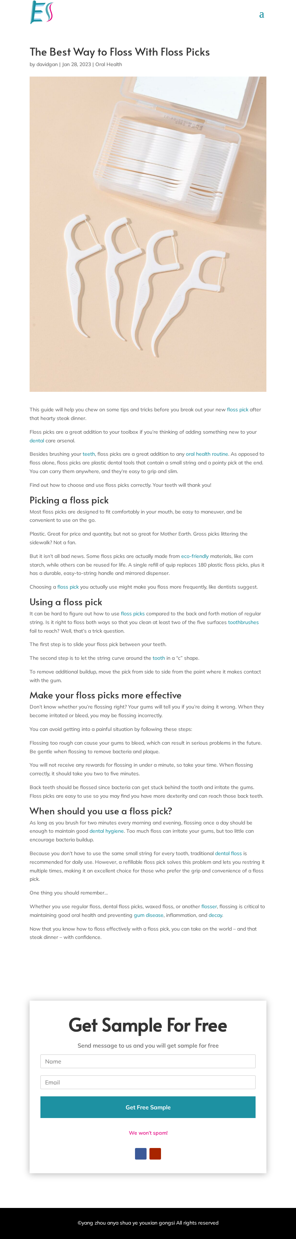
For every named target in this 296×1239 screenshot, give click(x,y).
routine (220, 454)
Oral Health (108, 64)
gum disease (149, 915)
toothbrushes (243, 622)
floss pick (238, 409)
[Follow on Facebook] (141, 1154)
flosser (209, 906)
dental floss (228, 853)
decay (215, 915)
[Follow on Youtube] (155, 1154)
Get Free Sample (148, 1107)
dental (37, 440)
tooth (159, 658)
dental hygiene (107, 831)
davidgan (47, 64)
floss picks (133, 613)
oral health (198, 454)
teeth (89, 454)
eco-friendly (195, 556)
